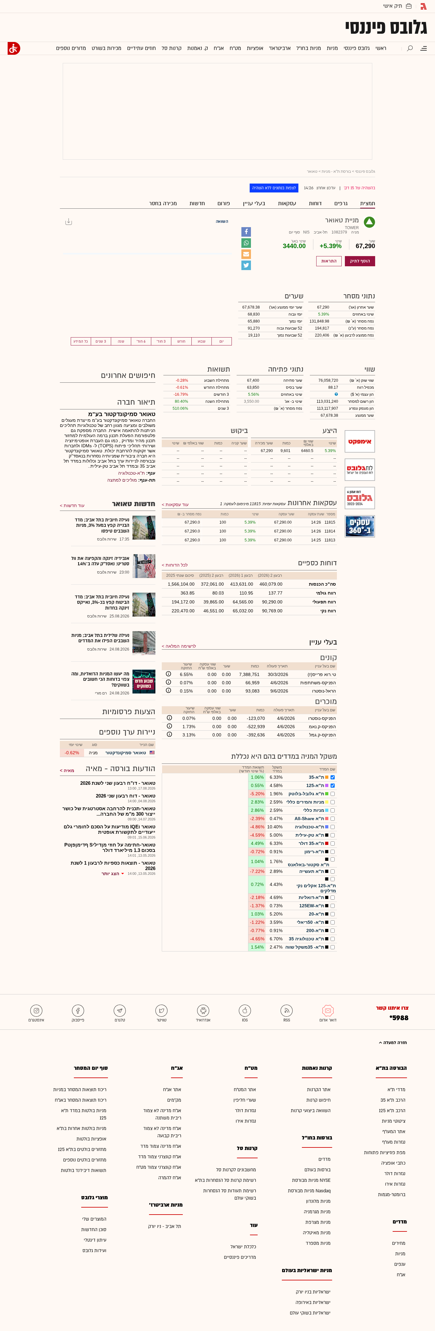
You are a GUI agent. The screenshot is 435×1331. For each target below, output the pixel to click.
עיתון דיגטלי (95, 1240)
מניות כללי (313, 810)
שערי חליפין (244, 1100)
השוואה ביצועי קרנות (311, 1111)
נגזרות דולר (394, 1174)
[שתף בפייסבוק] (246, 232)
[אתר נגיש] (14, 48)
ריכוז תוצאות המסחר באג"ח (80, 1100)
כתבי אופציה (393, 1163)
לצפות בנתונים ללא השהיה (274, 188)
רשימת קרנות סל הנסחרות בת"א (225, 1180)
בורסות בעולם (317, 1170)
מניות (400, 1254)
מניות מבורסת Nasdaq (309, 1191)
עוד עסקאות (177, 504)
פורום (224, 203)
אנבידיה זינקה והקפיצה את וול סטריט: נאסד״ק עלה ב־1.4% (100, 561)
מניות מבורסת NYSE (311, 1180)
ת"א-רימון (314, 851)
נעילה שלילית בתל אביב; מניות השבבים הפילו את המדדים (100, 638)
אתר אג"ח (172, 1090)
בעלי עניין (254, 203)
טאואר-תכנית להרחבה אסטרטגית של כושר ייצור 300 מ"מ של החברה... (108, 811)
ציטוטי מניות (393, 1121)
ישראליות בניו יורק (313, 1292)
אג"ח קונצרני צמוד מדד (159, 1157)
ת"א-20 (316, 913)
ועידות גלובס (94, 1251)
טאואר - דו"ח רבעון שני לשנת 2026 (117, 783)
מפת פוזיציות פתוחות (384, 1153)
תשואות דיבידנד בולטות (83, 1170)
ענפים (399, 1264)
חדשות (197, 203)
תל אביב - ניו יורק (164, 1226)
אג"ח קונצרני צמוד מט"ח (158, 1167)
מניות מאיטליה (317, 1233)
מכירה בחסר (163, 203)
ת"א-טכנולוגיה (309, 826)
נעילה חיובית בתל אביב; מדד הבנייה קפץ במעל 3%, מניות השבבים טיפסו (102, 525)
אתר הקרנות (319, 1090)
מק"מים (174, 1100)
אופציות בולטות (91, 1139)
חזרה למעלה (394, 1043)
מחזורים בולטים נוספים (84, 1160)
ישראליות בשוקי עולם (310, 1313)
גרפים (340, 203)
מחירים (398, 1243)
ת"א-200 (315, 930)
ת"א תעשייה (311, 871)
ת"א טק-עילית (310, 835)
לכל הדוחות (177, 565)
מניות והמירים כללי (305, 802)
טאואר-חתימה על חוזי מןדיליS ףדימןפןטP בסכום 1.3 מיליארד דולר (109, 847)
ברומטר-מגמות (391, 1195)
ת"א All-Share (309, 818)
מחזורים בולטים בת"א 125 (82, 1149)
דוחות (315, 203)
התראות (329, 261)
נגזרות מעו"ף (393, 1142)
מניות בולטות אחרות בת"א (81, 1128)
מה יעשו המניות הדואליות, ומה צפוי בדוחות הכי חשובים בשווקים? (100, 679)
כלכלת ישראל (243, 1247)
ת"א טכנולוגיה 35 (306, 938)
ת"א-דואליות (311, 897)
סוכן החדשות (93, 1230)
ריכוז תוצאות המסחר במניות (79, 1090)
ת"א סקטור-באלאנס (308, 864)
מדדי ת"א (396, 1090)
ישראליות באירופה (313, 1303)
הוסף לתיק (360, 261)
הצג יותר (110, 873)
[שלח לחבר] (246, 254)
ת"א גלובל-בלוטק (306, 793)
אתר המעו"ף (393, 1132)
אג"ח (401, 1275)
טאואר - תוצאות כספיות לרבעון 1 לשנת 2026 (113, 865)
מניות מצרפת (318, 1222)
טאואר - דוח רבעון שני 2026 (125, 795)
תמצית (367, 203)
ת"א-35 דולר (311, 843)
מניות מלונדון (318, 1201)
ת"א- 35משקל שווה (304, 947)
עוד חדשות (74, 505)
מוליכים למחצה (122, 480)
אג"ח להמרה (169, 1178)
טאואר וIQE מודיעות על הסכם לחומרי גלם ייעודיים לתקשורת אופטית (109, 829)
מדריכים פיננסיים (240, 1257)
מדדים (324, 1159)
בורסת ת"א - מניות (336, 171)
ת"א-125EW (311, 905)
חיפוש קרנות (318, 1100)
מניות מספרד (318, 1243)
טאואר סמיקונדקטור (125, 752)
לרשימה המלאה (181, 646)
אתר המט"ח (245, 1090)
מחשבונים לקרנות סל (236, 1170)
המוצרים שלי (94, 1219)
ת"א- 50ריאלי (310, 922)
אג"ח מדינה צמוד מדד (160, 1146)
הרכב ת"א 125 (392, 1111)
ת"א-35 (316, 777)
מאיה (69, 770)
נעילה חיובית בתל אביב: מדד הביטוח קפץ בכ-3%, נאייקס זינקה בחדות (102, 602)
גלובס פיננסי (386, 27)
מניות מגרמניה (317, 1212)
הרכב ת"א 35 (393, 1100)
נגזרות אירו (395, 1184)
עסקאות (287, 203)
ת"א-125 (315, 785)
